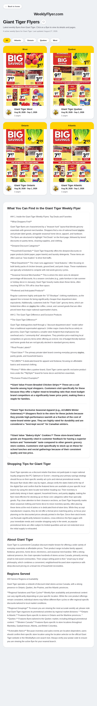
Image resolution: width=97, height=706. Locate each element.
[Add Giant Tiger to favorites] (43, 21)
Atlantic (17, 40)
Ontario (30, 40)
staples (81, 230)
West (55, 40)
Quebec (43, 40)
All (7, 40)
